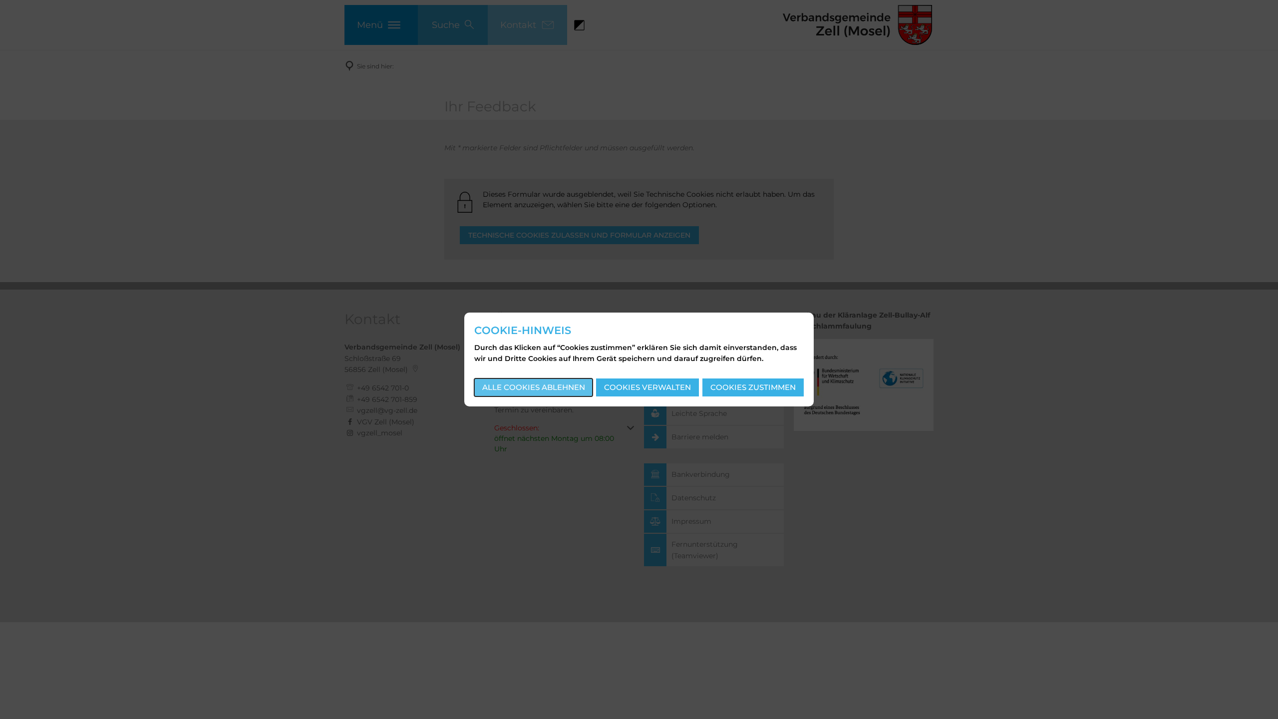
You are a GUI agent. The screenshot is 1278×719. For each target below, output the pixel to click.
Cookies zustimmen (753, 387)
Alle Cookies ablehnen (533, 387)
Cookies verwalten (647, 387)
